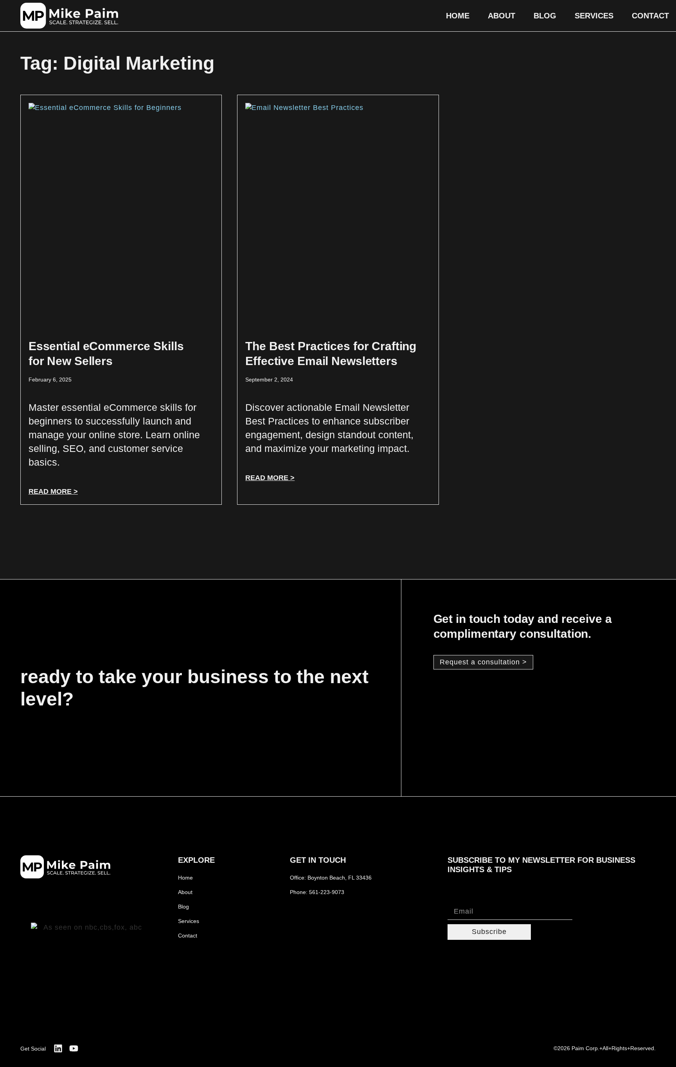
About (501, 15)
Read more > (53, 491)
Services (594, 15)
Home (457, 15)
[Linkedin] (58, 1048)
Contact (650, 15)
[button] (483, 662)
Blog (545, 15)
